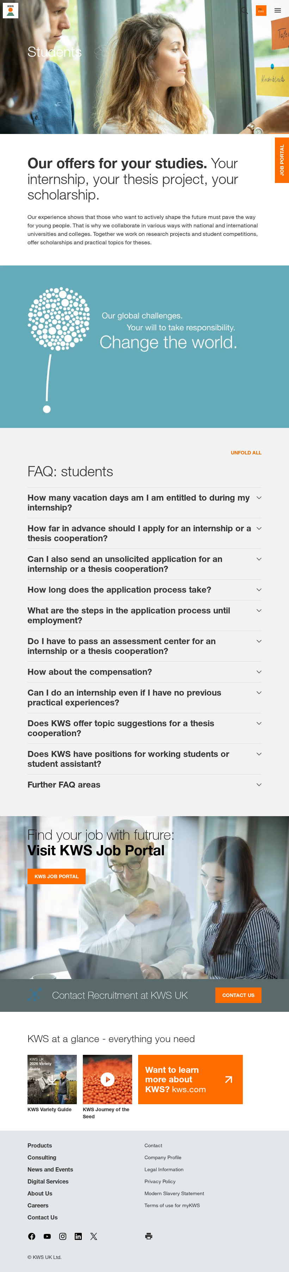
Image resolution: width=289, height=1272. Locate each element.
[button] (107, 1087)
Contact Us (238, 995)
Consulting (41, 1157)
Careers (38, 1205)
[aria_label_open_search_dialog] (244, 10)
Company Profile (163, 1157)
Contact (153, 1145)
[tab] (144, 503)
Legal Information (164, 1169)
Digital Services (48, 1181)
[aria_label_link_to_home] (10, 10)
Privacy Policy (160, 1181)
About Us (40, 1193)
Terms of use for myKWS (172, 1205)
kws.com (175, 1079)
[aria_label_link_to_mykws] (261, 10)
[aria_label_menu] (277, 10)
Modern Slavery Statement (174, 1193)
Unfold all (246, 452)
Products (39, 1145)
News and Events (50, 1169)
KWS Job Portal (57, 876)
